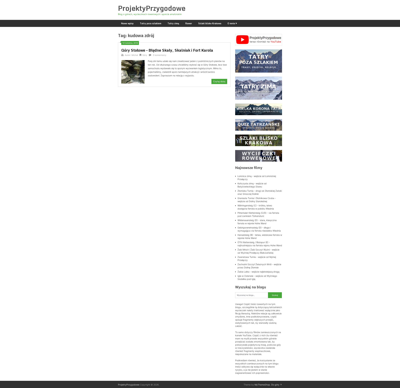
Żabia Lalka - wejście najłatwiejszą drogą (258, 271)
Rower (188, 23)
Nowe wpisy (127, 23)
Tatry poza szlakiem (150, 23)
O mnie (231, 23)
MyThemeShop (262, 384)
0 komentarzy (159, 55)
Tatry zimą (173, 23)
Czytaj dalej (219, 81)
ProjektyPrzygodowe (151, 8)
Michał (135, 55)
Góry (144, 55)
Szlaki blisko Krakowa (209, 23)
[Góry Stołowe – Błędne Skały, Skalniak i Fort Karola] (133, 71)
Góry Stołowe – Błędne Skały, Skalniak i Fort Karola (167, 50)
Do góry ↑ (276, 384)
